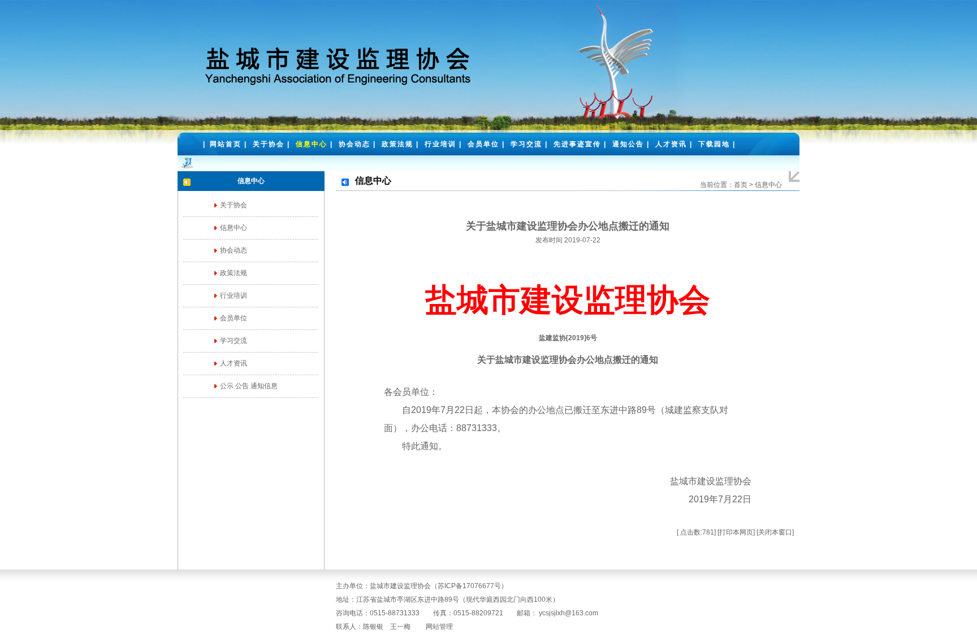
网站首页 (225, 144)
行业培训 (440, 144)
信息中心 (311, 144)
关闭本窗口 (775, 532)
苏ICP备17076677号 (469, 586)
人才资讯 (671, 144)
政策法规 (397, 144)
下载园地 (714, 144)
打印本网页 (736, 532)
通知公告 (628, 144)
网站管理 (439, 627)
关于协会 (268, 144)
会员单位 (483, 144)
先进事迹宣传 (577, 144)
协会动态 (354, 144)
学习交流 (526, 144)
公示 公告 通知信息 (249, 386)
